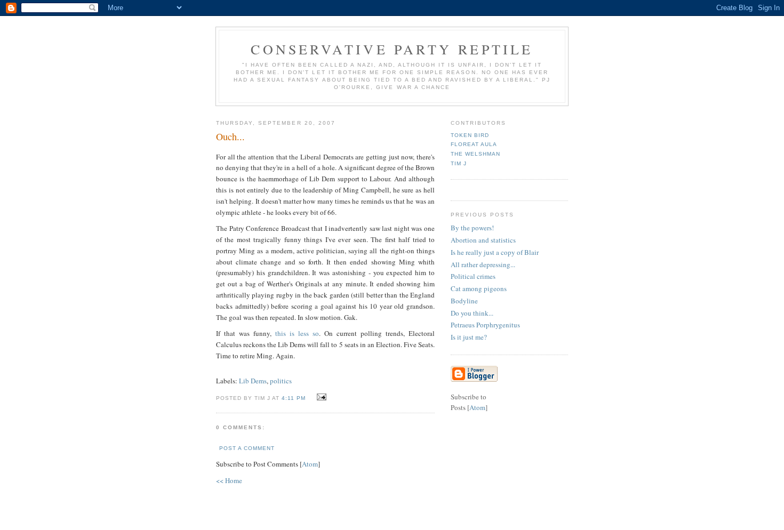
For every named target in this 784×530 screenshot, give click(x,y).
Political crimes (473, 276)
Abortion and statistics (483, 240)
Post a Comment (247, 448)
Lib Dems (253, 381)
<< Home (229, 480)
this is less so (297, 333)
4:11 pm (295, 398)
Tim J (459, 163)
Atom (310, 464)
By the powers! (472, 227)
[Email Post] (320, 397)
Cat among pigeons (479, 288)
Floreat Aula (474, 144)
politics (281, 381)
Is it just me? (469, 337)
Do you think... (472, 313)
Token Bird (470, 135)
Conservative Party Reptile (392, 49)
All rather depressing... (483, 264)
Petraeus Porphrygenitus (485, 325)
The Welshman (475, 154)
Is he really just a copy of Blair (495, 252)
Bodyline (464, 301)
